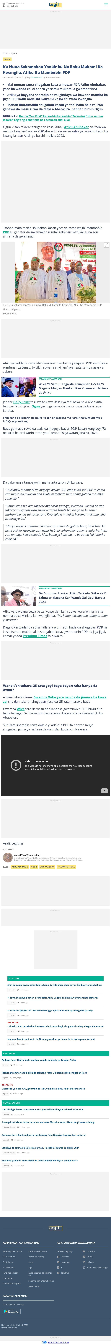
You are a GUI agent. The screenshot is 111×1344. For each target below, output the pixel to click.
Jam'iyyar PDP (47, 867)
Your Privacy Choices (58, 1342)
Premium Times (35, 636)
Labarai (11, 990)
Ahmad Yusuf (36, 77)
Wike (21, 709)
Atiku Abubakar (76, 127)
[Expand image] (106, 245)
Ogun (36, 406)
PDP (6, 232)
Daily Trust (21, 402)
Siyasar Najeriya (66, 867)
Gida (5, 53)
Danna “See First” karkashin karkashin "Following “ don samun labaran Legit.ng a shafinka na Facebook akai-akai (53, 118)
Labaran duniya (9, 1127)
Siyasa (14, 53)
